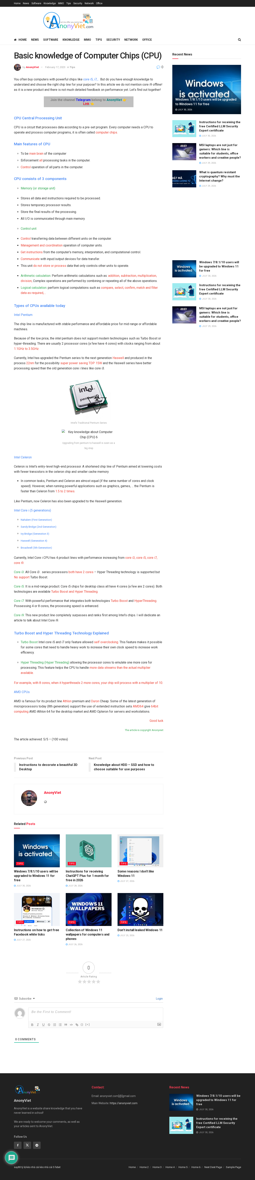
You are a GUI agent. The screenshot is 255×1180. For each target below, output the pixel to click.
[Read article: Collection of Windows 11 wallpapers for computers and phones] (89, 909)
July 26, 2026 (75, 944)
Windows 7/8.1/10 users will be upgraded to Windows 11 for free (36, 875)
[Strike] (49, 1024)
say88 (17, 1167)
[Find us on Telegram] (37, 1145)
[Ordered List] (54, 1024)
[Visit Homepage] (68, 21)
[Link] (77, 1024)
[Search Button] (239, 40)
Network (89, 3)
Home (17, 3)
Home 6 (195, 1167)
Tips (68, 3)
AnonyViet (32, 67)
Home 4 (170, 1167)
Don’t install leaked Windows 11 (140, 930)
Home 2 (144, 1167)
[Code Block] (71, 1024)
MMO (61, 3)
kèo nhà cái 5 (47, 1167)
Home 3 (157, 1167)
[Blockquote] (66, 1024)
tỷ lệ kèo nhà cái (30, 1167)
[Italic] (38, 1024)
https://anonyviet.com (123, 1103)
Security (77, 3)
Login (159, 998)
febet (58, 1167)
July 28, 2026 (75, 885)
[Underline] (43, 1024)
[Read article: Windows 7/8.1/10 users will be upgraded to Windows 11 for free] (37, 850)
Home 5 (182, 1167)
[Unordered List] (60, 1024)
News (26, 3)
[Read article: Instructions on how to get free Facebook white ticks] (37, 909)
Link (86, 104)
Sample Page (233, 1167)
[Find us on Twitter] (27, 1145)
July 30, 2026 (23, 885)
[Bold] (32, 1024)
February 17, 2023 (55, 67)
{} (82, 1024)
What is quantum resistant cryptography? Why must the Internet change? (219, 176)
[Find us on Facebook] (18, 1145)
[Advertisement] (206, 224)
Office (99, 3)
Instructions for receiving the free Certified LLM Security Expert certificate (219, 126)
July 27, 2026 (126, 881)
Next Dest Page (213, 1167)
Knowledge (50, 3)
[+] (87, 1024)
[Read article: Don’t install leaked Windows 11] (140, 909)
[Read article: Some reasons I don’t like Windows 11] (140, 850)
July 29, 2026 (208, 163)
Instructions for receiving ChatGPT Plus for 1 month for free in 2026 (87, 875)
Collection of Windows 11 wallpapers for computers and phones (87, 934)
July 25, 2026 (126, 935)
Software (36, 3)
